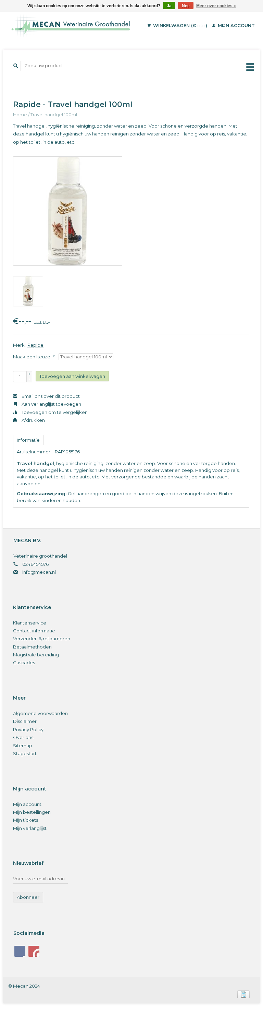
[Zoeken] (16, 66)
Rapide (35, 345)
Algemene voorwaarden (40, 713)
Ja (169, 5)
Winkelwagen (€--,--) (180, 25)
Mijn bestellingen (32, 812)
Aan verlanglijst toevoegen (51, 404)
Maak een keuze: (33, 356)
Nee (186, 5)
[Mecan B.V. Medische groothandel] (77, 25)
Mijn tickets (25, 820)
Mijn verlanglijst (30, 828)
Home (20, 114)
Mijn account (235, 25)
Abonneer (28, 897)
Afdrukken (33, 420)
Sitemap (22, 745)
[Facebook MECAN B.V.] (19, 951)
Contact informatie (34, 630)
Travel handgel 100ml (53, 114)
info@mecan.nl (39, 572)
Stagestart (25, 753)
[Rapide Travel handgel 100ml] (67, 211)
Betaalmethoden (32, 647)
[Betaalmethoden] (243, 994)
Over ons (23, 737)
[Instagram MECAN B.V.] (33, 951)
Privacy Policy (28, 729)
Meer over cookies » (216, 5)
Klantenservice (29, 623)
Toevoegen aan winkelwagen (72, 376)
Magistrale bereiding (36, 654)
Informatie (28, 440)
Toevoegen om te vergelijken (54, 412)
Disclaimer (25, 721)
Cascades (24, 662)
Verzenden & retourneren (41, 638)
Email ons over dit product (50, 396)
